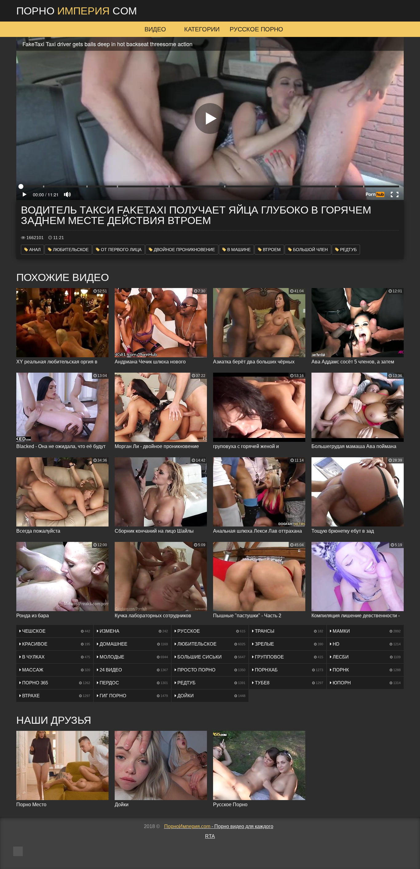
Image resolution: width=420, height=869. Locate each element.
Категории (202, 29)
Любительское (70, 249)
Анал (34, 249)
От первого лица (120, 249)
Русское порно (256, 29)
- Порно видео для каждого (218, 826)
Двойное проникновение (184, 249)
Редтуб (348, 249)
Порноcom (76, 11)
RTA (210, 836)
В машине (238, 249)
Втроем (271, 249)
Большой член (310, 249)
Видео (155, 29)
